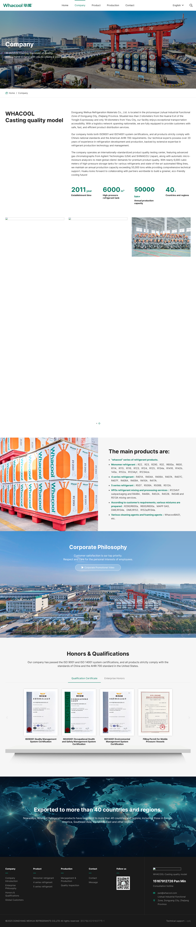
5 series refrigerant (42, 886)
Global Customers (14, 900)
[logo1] (18, 5)
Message (93, 882)
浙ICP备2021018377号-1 (92, 921)
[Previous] (7, 717)
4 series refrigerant (42, 882)
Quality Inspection (70, 885)
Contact (93, 878)
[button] (86, 5)
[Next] (189, 717)
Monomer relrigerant (43, 878)
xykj (189, 921)
